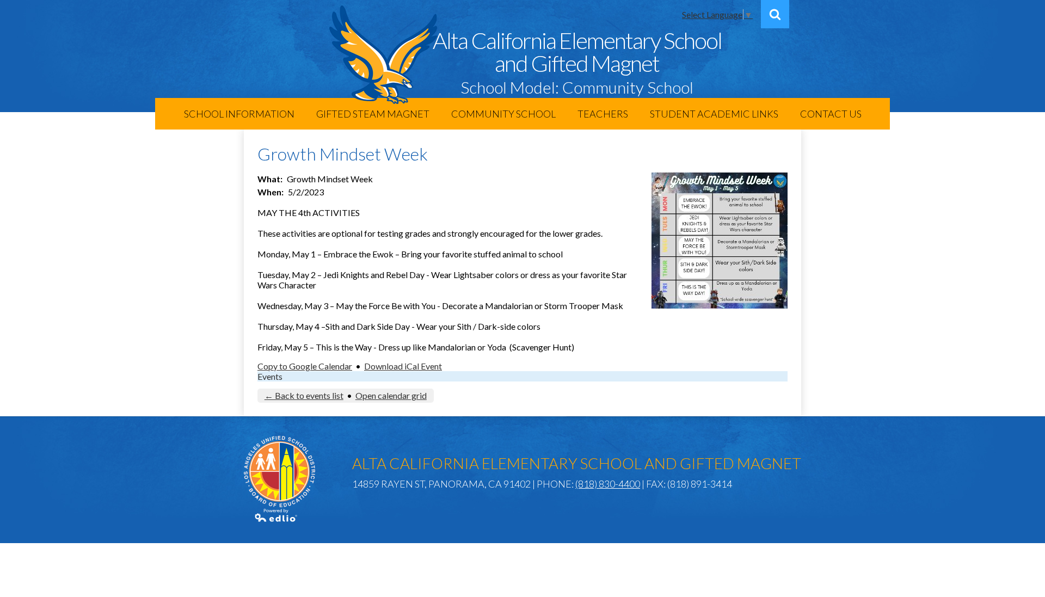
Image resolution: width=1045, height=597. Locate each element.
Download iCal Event (403, 366)
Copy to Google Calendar (304, 366)
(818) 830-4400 (607, 484)
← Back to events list (304, 395)
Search (775, 14)
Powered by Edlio (276, 515)
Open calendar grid (391, 395)
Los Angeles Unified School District (279, 471)
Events (269, 376)
